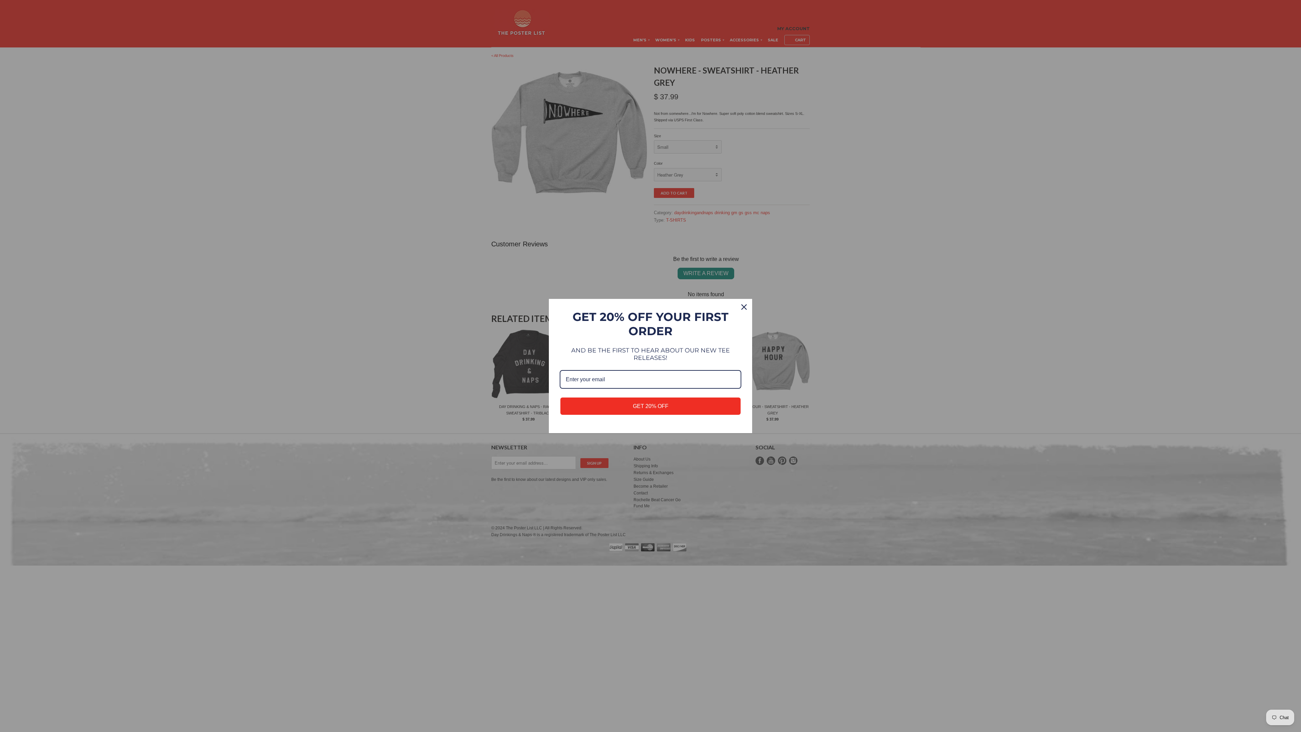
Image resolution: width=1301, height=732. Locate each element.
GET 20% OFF (650, 406)
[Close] (744, 307)
